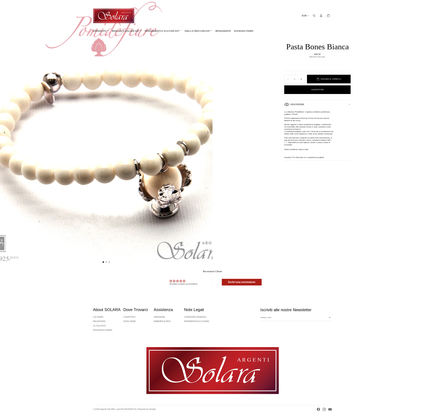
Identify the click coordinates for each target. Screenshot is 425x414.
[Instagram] (324, 409)
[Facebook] (318, 409)
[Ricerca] (314, 15)
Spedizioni (159, 317)
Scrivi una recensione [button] (241, 282)
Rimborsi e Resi (162, 321)
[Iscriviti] (329, 317)
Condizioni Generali (195, 317)
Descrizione (297, 104)
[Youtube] (330, 409)
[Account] (321, 15)
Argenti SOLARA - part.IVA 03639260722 (118, 409)
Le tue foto (99, 326)
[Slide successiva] (208, 133)
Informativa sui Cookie (196, 321)
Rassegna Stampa (102, 330)
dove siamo (129, 321)
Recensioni (99, 321)
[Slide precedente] (3, 133)
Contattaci (129, 317)
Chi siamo (98, 317)
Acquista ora (317, 90)
